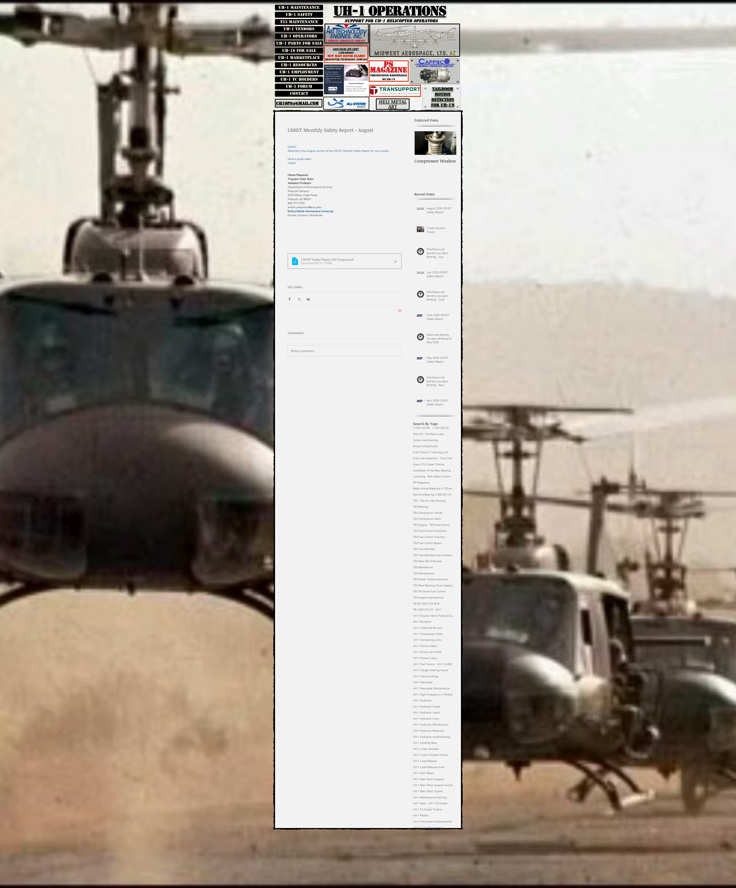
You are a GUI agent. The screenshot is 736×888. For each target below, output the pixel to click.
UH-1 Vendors (299, 28)
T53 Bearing (420, 506)
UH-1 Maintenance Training (429, 797)
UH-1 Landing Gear (425, 742)
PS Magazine (421, 482)
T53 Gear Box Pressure (427, 561)
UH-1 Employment (299, 72)
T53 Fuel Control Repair (427, 543)
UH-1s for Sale (299, 50)
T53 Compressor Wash (427, 518)
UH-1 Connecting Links (427, 640)
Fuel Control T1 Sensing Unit (430, 452)
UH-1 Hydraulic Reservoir (428, 730)
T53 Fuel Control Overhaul (429, 537)
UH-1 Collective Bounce (427, 627)
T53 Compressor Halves (428, 513)
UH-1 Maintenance (299, 7)
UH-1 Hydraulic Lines (426, 718)
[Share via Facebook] (289, 299)
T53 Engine (420, 525)
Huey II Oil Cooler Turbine (428, 464)
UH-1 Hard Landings (426, 676)
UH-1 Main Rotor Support (428, 779)
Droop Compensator (425, 446)
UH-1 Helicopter (423, 682)
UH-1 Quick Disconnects (428, 827)
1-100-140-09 (421, 428)
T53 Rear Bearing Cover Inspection (434, 585)
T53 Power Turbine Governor (430, 579)
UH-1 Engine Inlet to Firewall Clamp (434, 615)
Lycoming (419, 476)
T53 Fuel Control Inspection (430, 531)
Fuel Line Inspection (425, 458)
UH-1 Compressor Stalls (428, 634)
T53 (415, 500)
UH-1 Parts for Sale (299, 43)
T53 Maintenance (299, 21)
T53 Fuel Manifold (424, 549)
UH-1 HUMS (444, 664)
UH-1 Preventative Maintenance (432, 821)
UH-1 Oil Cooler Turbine (427, 809)
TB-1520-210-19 (423, 609)
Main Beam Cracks (439, 476)
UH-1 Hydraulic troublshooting (431, 737)
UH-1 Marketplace (299, 57)
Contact (299, 93)
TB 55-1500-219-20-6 (426, 603)
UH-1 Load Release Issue (428, 767)
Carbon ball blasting (425, 440)
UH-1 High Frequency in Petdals (433, 694)
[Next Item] (450, 143)
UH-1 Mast (419, 803)
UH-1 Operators (299, 36)
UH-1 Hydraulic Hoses (426, 706)
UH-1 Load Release (425, 761)
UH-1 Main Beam (423, 773)
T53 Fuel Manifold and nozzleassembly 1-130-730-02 (434, 555)
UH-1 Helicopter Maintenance (431, 688)
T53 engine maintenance (428, 597)
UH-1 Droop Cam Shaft (427, 652)
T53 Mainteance (423, 567)
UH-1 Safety (299, 14)
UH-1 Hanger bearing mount (430, 670)
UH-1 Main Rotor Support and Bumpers (434, 785)
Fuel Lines (446, 458)
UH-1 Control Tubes (425, 646)
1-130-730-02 (440, 428)
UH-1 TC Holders (299, 79)
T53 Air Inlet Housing (432, 500)
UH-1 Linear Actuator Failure (430, 755)
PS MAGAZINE (388, 67)
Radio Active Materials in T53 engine (434, 488)
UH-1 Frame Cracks (425, 658)
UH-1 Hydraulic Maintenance (431, 724)
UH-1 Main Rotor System (428, 791)
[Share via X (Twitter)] (299, 299)
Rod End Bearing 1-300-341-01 (432, 494)
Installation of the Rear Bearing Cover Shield (434, 470)
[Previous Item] (420, 143)
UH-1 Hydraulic (422, 700)
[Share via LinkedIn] (308, 299)
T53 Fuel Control (439, 525)
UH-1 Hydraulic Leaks (426, 712)
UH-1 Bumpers (422, 621)
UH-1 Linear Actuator (426, 749)
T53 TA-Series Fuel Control (429, 591)
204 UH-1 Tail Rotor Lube (428, 434)
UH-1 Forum (299, 86)
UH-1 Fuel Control (424, 664)
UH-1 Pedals (421, 815)
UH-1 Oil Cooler (438, 803)
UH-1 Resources (299, 64)
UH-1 (438, 609)
